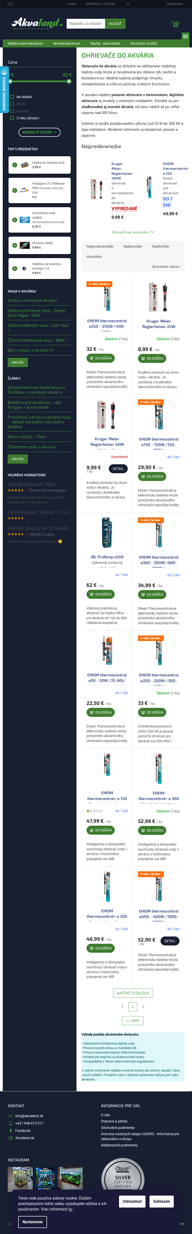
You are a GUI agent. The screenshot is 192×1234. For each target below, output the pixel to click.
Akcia (20, 104)
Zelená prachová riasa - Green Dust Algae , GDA (37, 312)
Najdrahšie (160, 246)
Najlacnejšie (133, 246)
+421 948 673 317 (29, 1123)
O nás (71, 4)
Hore (135, 1020)
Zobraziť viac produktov (130, 232)
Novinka (22, 111)
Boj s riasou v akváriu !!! (31, 350)
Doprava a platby (100, 4)
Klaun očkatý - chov (27, 436)
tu (70, 1209)
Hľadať (115, 23)
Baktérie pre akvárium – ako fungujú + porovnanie (35, 404)
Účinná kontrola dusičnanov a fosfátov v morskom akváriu (36, 389)
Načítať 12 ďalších (133, 993)
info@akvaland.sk (29, 1116)
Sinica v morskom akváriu (32, 300)
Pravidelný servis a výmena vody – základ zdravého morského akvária (39, 422)
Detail (118, 468)
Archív (18, 362)
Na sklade (24, 97)
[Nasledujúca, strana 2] (133, 1006)
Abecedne (94, 257)
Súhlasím (161, 1201)
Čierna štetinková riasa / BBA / (38, 340)
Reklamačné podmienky (119, 1145)
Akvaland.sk (24, 1138)
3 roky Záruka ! (28, 118)
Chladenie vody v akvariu (32, 446)
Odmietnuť (132, 1201)
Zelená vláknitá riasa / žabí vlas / (38, 327)
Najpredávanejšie (99, 246)
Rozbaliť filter (37, 132)
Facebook (22, 1131)
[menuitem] (25, 43)
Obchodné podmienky (118, 1128)
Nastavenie (32, 1222)
